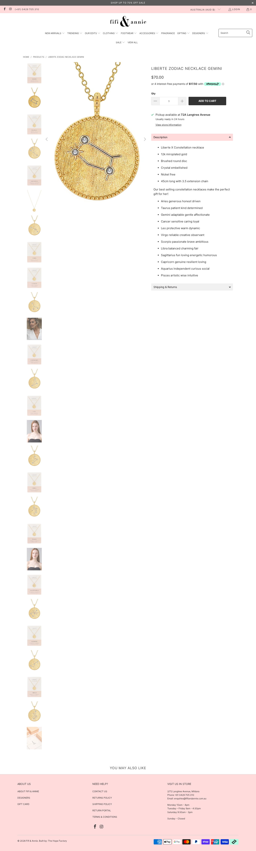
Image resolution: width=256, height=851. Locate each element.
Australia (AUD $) (203, 9)
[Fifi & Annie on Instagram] (10, 9)
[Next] (145, 139)
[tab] (192, 137)
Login (236, 9)
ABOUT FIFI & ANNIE (28, 791)
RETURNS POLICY (102, 797)
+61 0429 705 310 (184, 795)
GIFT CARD (23, 804)
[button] (55, 33)
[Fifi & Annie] (128, 22)
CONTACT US (99, 791)
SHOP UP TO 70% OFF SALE (128, 2)
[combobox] (235, 33)
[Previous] (47, 139)
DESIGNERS (23, 797)
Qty (153, 93)
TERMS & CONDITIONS (104, 816)
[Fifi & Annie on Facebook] (4, 9)
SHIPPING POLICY (102, 804)
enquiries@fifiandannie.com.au (190, 798)
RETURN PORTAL (101, 810)
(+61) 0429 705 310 (27, 9)
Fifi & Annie (32, 840)
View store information (168, 124)
